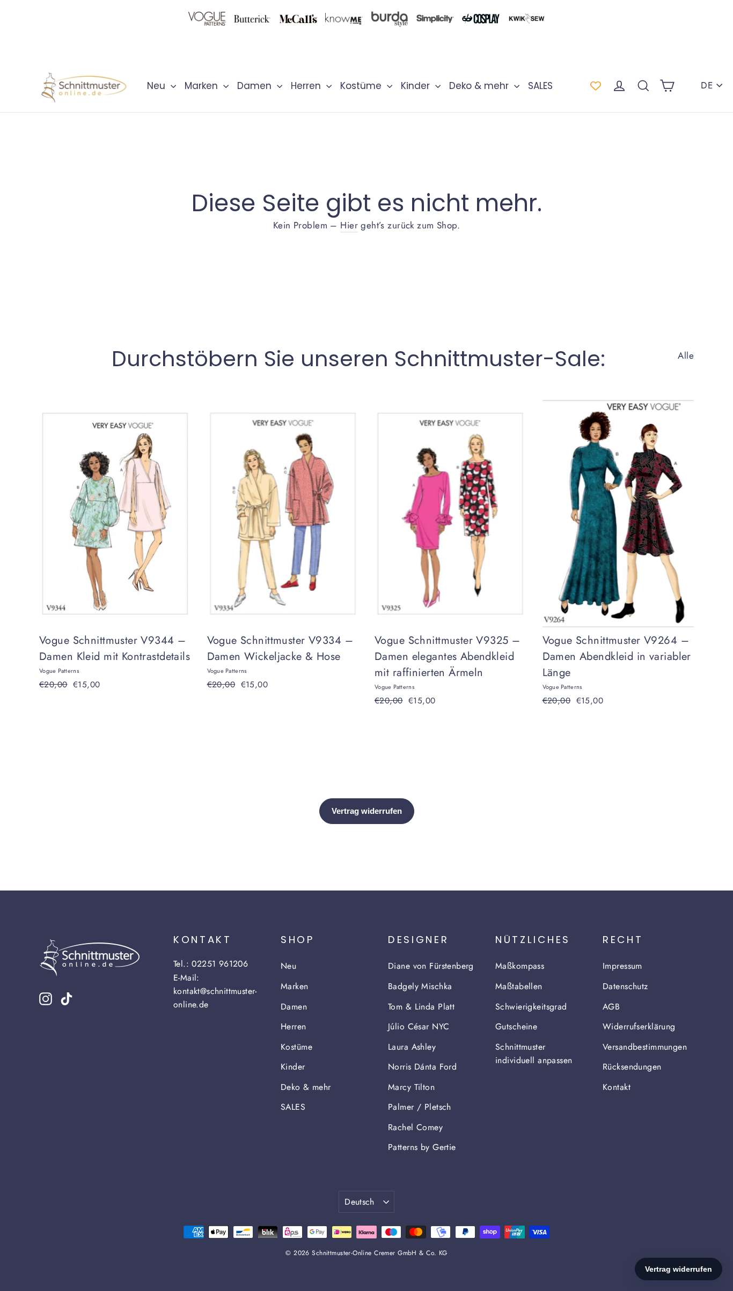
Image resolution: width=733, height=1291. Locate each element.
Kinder (417, 85)
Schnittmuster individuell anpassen (534, 1053)
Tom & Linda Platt (421, 1006)
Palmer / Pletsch (419, 1107)
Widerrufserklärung (639, 1026)
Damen (255, 85)
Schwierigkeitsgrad (531, 1006)
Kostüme (362, 85)
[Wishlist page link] (595, 85)
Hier (349, 225)
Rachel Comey (415, 1127)
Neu (157, 85)
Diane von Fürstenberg (431, 966)
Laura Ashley (412, 1047)
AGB (611, 1006)
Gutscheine (516, 1026)
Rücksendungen (632, 1066)
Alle (686, 355)
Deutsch (359, 1202)
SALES (540, 85)
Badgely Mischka (420, 986)
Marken (203, 85)
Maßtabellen (519, 986)
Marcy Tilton (411, 1087)
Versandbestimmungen (645, 1047)
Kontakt (617, 1087)
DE (707, 85)
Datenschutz (625, 986)
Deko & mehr (480, 85)
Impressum (622, 966)
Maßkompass (519, 966)
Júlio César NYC (418, 1026)
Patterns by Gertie (422, 1147)
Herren (307, 85)
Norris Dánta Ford (422, 1066)
